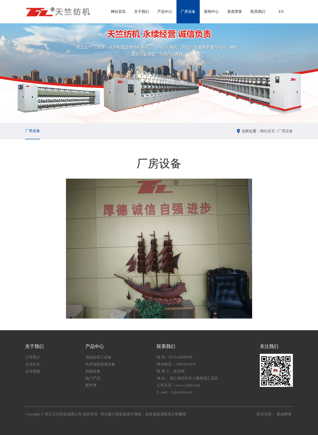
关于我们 (141, 12)
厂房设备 (188, 12)
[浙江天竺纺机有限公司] (57, 11)
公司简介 (32, 357)
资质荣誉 (234, 12)
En (281, 12)
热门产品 (92, 378)
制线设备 (92, 371)
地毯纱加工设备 (98, 357)
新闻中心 (211, 12)
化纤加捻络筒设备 (100, 364)
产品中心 (164, 12)
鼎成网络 (284, 414)
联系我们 (257, 12)
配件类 (91, 385)
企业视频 (32, 371)
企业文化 (32, 364)
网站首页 (118, 12)
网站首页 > (269, 131)
